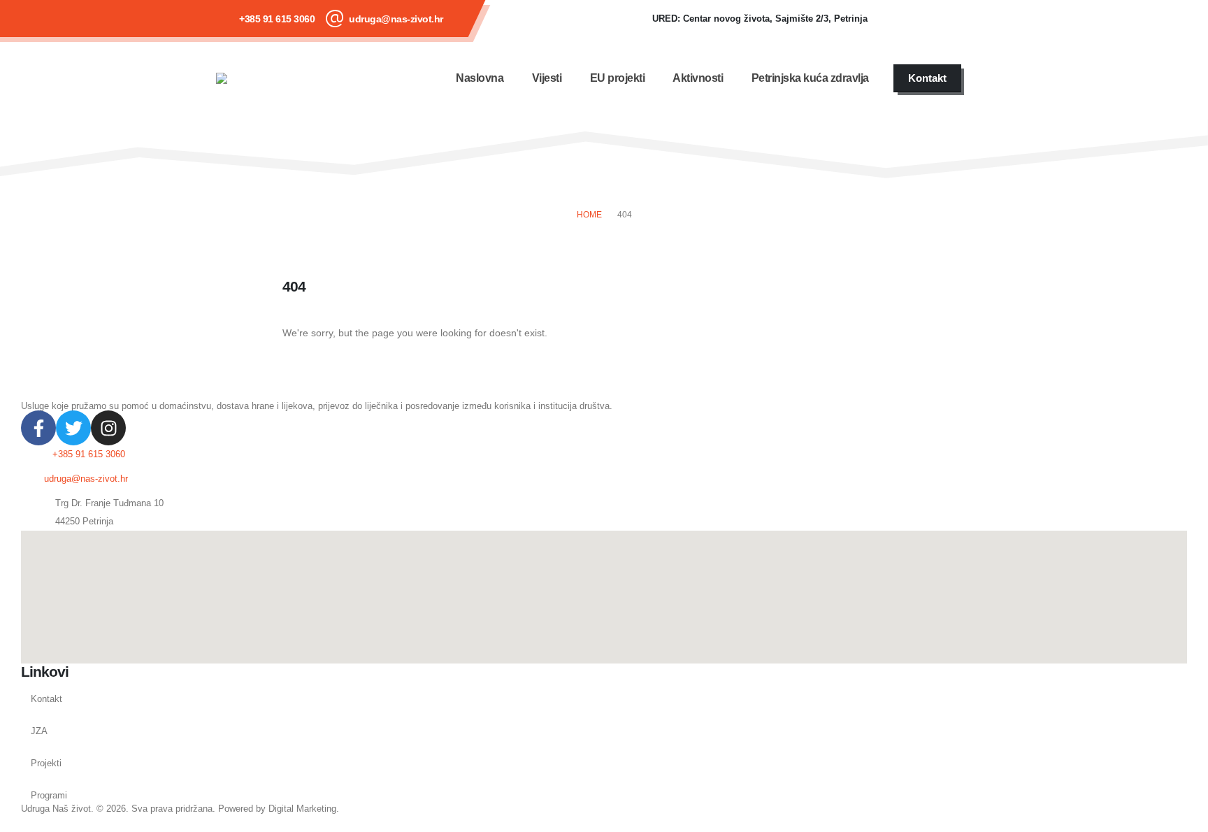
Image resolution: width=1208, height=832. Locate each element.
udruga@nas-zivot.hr (396, 18)
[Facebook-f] (38, 427)
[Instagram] (974, 19)
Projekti (46, 763)
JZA (39, 731)
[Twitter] (73, 427)
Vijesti (547, 78)
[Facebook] (899, 19)
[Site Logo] (258, 78)
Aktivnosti (698, 78)
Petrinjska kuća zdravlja (810, 78)
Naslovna (479, 78)
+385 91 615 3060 (277, 18)
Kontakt (46, 699)
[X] (937, 19)
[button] (983, 78)
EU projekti (617, 78)
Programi (49, 796)
